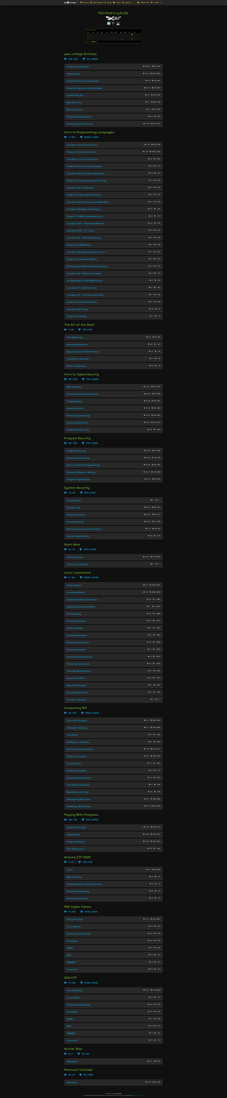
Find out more (138, 1095)
